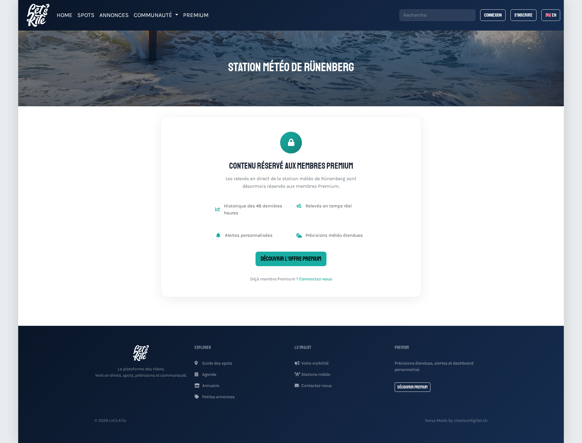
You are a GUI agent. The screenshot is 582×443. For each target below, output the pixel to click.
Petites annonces (218, 396)
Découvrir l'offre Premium (291, 259)
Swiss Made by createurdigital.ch (456, 420)
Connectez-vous (315, 279)
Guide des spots (216, 363)
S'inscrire (523, 15)
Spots (86, 15)
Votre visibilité (315, 363)
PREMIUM (196, 15)
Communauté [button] (154, 15)
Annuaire (210, 385)
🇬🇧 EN (550, 15)
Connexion (493, 15)
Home (64, 15)
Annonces (114, 15)
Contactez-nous (316, 385)
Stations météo (315, 374)
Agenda (208, 374)
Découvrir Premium (412, 387)
